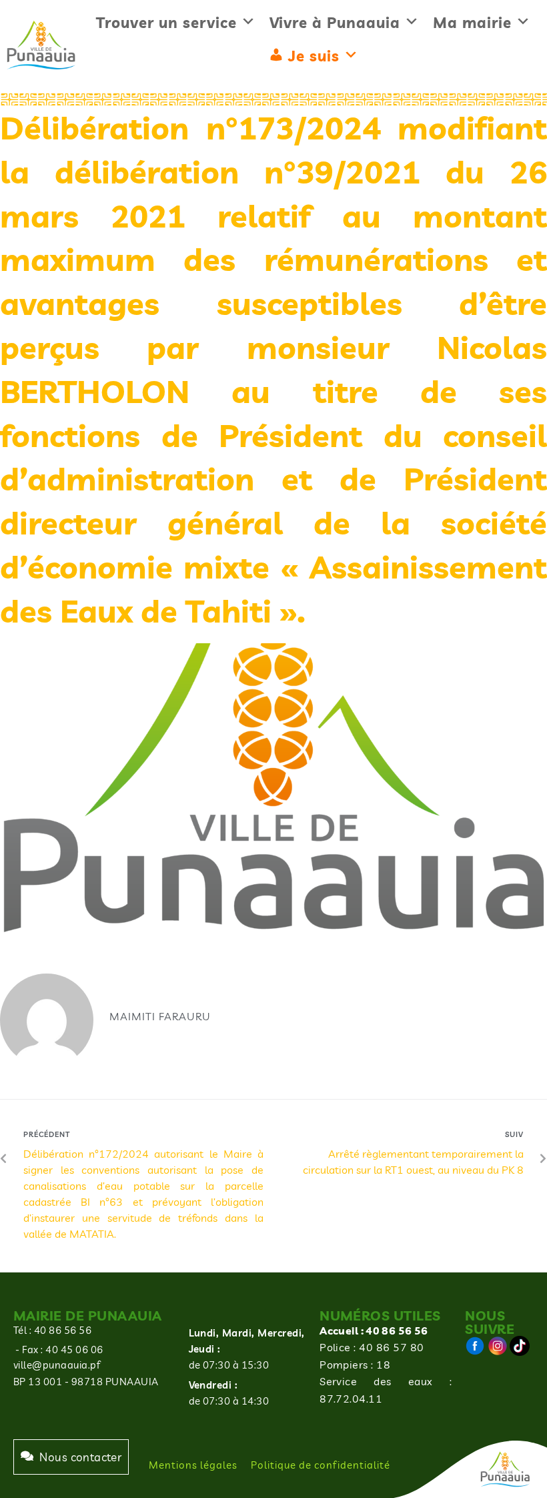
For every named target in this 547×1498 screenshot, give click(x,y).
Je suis (314, 56)
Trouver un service (166, 22)
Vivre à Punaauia (334, 22)
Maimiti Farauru (160, 1016)
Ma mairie (472, 22)
